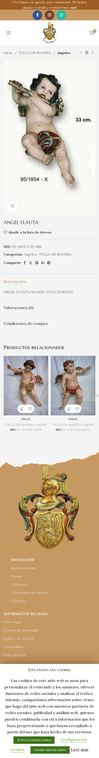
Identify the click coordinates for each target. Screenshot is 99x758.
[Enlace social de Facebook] (37, 15)
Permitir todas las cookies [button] (50, 750)
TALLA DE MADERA (35, 53)
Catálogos (19, 584)
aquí (73, 7)
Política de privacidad (21, 630)
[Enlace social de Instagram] (49, 15)
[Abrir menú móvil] (8, 33)
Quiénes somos (23, 568)
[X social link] (30, 263)
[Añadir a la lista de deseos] (30, 409)
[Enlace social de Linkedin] (43, 263)
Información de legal (26, 614)
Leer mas (79, 749)
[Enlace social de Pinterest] (37, 263)
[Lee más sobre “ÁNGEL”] (22, 409)
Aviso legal (12, 622)
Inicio (8, 53)
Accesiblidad (13, 647)
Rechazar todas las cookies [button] (34, 740)
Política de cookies (19, 638)
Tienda (16, 576)
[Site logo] (49, 32)
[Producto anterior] (81, 53)
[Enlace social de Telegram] (49, 263)
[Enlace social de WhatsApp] (61, 15)
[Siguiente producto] (92, 53)
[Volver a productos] (87, 53)
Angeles (63, 53)
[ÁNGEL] (26, 385)
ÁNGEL (26, 419)
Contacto (18, 601)
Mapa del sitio (15, 655)
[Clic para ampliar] (12, 206)
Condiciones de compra (30, 593)
